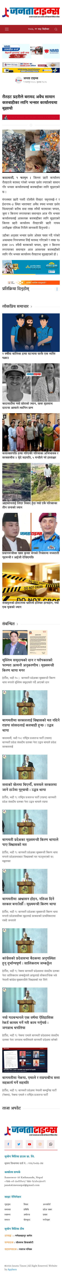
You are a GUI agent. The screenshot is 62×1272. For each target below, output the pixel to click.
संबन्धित (8, 624)
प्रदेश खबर (47, 1209)
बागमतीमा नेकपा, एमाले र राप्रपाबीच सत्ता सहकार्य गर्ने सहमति (31, 1081)
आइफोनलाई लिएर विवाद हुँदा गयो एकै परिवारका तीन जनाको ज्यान (29, 506)
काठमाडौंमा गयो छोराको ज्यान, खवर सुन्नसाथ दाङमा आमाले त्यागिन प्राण (27, 406)
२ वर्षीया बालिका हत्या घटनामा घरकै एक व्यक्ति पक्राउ (29, 356)
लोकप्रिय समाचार (15, 307)
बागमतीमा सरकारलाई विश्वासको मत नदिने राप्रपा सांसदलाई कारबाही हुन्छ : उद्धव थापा (31, 725)
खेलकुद (27, 1220)
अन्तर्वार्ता (46, 1204)
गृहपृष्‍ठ (8, 1204)
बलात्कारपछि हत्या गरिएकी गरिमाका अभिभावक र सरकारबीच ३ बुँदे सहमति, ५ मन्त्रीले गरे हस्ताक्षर (30, 456)
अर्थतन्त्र (27, 1215)
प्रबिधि (26, 1209)
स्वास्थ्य (7, 1215)
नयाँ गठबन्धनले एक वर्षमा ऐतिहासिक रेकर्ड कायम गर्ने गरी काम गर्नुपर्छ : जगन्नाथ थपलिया (27, 1023)
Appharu (12, 1269)
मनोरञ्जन (46, 1220)
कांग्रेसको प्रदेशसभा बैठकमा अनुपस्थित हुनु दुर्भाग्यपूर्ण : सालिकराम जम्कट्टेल (29, 961)
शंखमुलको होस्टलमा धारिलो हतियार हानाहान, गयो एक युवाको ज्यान (30, 605)
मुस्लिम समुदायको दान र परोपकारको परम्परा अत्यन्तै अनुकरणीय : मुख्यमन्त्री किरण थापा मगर (28, 665)
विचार (26, 1204)
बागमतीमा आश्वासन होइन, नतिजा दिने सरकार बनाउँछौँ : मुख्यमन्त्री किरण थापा (29, 902)
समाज (7, 1220)
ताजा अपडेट (11, 1109)
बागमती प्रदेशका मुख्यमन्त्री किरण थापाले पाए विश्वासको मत (30, 843)
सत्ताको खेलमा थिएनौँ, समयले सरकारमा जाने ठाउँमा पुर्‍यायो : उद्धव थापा (29, 788)
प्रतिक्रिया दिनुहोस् (15, 289)
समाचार (8, 1209)
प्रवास (45, 1215)
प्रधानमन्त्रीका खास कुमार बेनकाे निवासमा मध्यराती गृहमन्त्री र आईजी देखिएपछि (30, 555)
